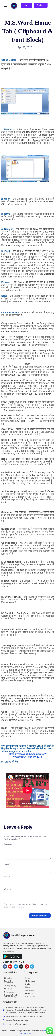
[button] (5, 5)
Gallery (28, 984)
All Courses (30, 981)
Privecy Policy (10, 986)
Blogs (27, 987)
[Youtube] (10, 966)
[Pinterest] (27, 966)
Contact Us (9, 992)
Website (7, 889)
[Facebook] (5, 966)
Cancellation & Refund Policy (10, 996)
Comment (8, 844)
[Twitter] (16, 966)
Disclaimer (8, 978)
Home (27, 978)
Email (7, 877)
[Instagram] (21, 966)
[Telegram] (32, 966)
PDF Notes (29, 990)
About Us (8, 989)
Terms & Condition (8, 982)
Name (7, 864)
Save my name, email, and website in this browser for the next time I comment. (26, 905)
